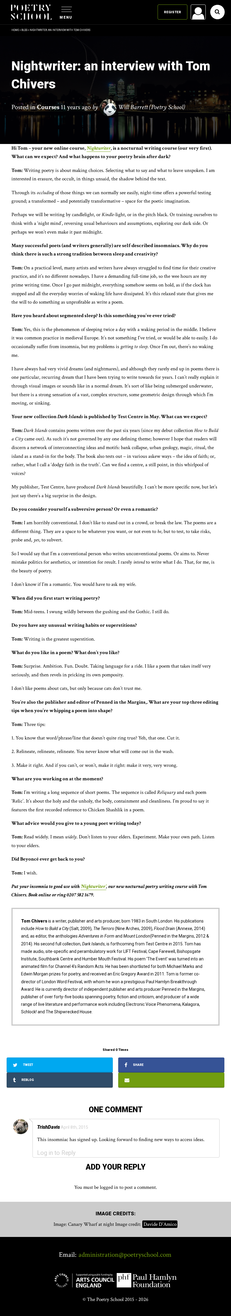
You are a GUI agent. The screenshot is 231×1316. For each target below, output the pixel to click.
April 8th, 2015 (74, 1127)
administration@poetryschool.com (125, 1254)
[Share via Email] (171, 1080)
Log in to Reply (56, 1152)
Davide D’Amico (160, 1224)
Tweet (27, 1065)
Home (15, 30)
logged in (109, 1187)
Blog (24, 30)
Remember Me (149, 87)
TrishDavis (48, 1127)
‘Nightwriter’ (93, 886)
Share (137, 1065)
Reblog (27, 1080)
